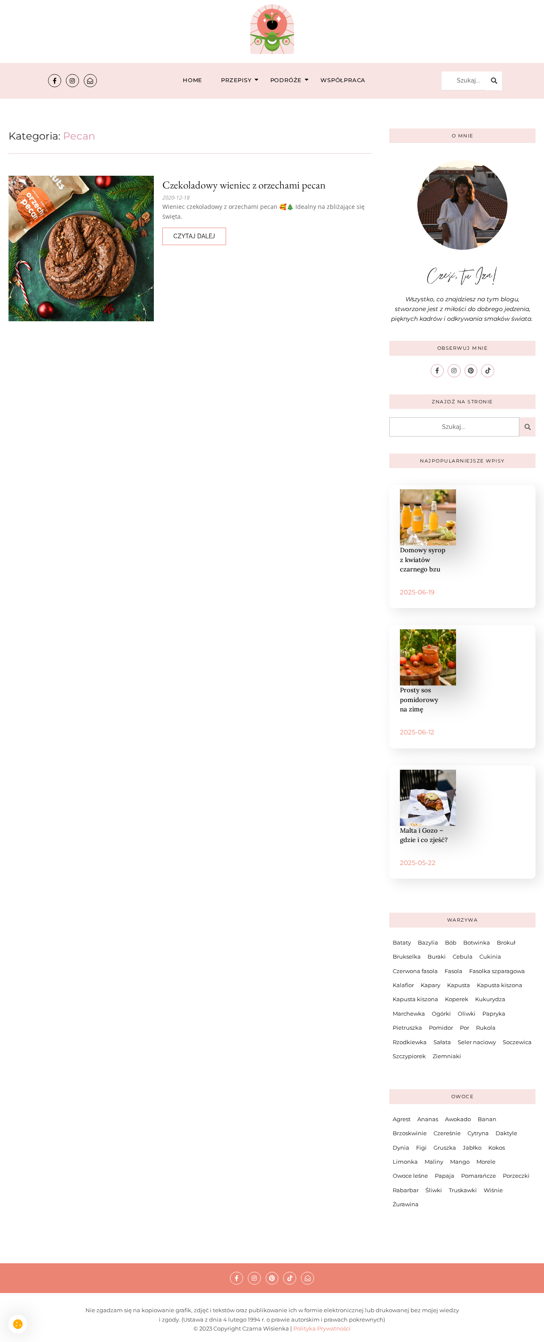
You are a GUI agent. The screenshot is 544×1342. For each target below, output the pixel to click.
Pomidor (441, 1027)
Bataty (402, 942)
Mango (460, 1161)
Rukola (486, 1027)
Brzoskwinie (410, 1133)
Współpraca (343, 80)
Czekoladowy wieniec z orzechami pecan (244, 185)
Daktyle (506, 1133)
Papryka (493, 1013)
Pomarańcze (478, 1176)
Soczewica (517, 1042)
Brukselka (407, 956)
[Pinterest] (471, 370)
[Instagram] (72, 80)
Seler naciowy (477, 1042)
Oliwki (467, 1013)
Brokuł (506, 942)
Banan (487, 1119)
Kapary (430, 985)
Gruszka (445, 1147)
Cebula (463, 956)
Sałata (442, 1042)
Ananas (427, 1119)
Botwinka (476, 942)
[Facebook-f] (54, 80)
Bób (450, 942)
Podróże (286, 80)
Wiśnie (493, 1190)
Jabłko (472, 1147)
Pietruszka (407, 1027)
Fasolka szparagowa (497, 971)
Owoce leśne (410, 1176)
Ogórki (441, 1013)
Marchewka (409, 1013)
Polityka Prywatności (322, 1328)
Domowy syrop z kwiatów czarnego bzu (422, 559)
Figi (421, 1147)
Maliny (434, 1161)
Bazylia (428, 942)
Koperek (456, 999)
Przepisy (236, 80)
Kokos (496, 1147)
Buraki (437, 956)
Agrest (402, 1119)
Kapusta (458, 985)
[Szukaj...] (494, 80)
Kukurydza (490, 999)
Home (192, 80)
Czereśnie (447, 1133)
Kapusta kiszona (499, 985)
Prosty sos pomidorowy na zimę (419, 699)
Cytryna (478, 1133)
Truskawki (463, 1190)
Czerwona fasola (415, 971)
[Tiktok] (487, 370)
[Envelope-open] (90, 80)
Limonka (405, 1161)
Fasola (453, 971)
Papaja (444, 1176)
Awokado (458, 1119)
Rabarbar (406, 1190)
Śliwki (433, 1190)
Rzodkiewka (410, 1042)
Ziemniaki (447, 1056)
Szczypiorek (409, 1056)
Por (464, 1027)
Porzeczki (516, 1176)
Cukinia (490, 956)
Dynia (401, 1147)
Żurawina (406, 1204)
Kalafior (403, 985)
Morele (486, 1161)
